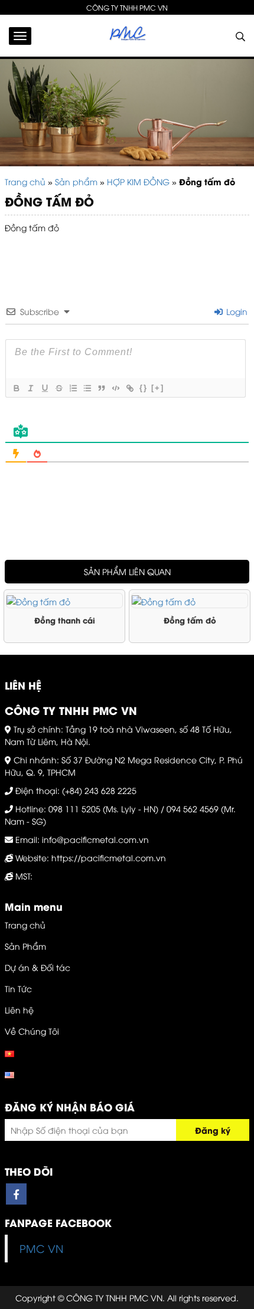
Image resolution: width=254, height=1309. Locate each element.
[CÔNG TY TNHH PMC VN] (127, 35)
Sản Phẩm (25, 946)
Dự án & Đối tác (37, 967)
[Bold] (16, 388)
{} (143, 387)
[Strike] (58, 388)
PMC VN (41, 1248)
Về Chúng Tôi (32, 1030)
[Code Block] (115, 388)
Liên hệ (19, 1009)
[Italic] (30, 388)
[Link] (129, 388)
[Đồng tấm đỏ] (189, 600)
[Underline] (44, 388)
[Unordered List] (87, 388)
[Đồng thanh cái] (64, 600)
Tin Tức (18, 988)
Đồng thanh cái (64, 619)
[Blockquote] (101, 388)
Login (236, 311)
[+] (157, 387)
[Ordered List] (73, 388)
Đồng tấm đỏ (190, 619)
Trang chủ (25, 181)
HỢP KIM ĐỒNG (138, 181)
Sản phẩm (76, 181)
